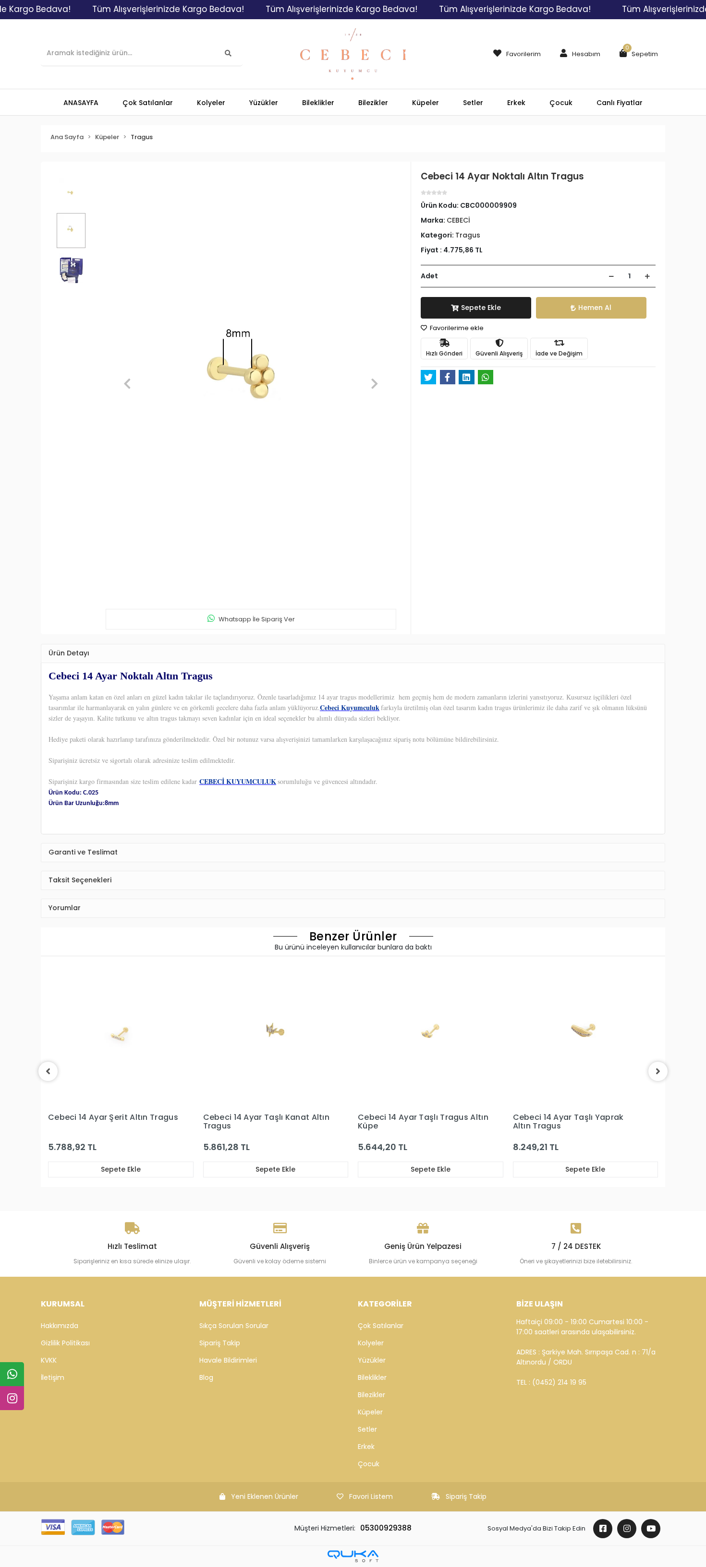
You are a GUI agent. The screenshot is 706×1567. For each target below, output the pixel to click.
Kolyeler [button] (211, 102)
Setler (367, 1429)
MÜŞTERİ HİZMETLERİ (240, 1303)
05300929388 (386, 1528)
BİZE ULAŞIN (539, 1303)
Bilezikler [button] (373, 102)
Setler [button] (473, 102)
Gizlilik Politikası (65, 1343)
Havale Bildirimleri (228, 1360)
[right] (658, 1071)
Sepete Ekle (481, 307)
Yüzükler (372, 1360)
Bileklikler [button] (318, 102)
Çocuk (368, 1464)
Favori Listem (371, 1496)
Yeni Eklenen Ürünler (264, 1496)
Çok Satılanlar (380, 1325)
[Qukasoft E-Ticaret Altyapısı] (353, 1556)
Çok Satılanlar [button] (147, 102)
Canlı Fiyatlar (619, 102)
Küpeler (370, 1412)
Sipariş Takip (219, 1343)
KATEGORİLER (385, 1303)
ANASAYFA (80, 102)
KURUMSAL (63, 1303)
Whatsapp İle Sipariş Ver (257, 619)
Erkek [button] (516, 102)
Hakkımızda (59, 1325)
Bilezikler (371, 1395)
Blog (206, 1377)
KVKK (49, 1360)
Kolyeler (371, 1343)
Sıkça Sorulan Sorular (233, 1325)
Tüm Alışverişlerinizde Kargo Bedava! (168, 9)
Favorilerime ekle (456, 327)
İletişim (52, 1377)
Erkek (366, 1446)
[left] (48, 1071)
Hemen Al (594, 307)
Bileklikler (372, 1377)
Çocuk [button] (560, 102)
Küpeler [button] (425, 102)
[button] (577, 54)
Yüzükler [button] (263, 102)
